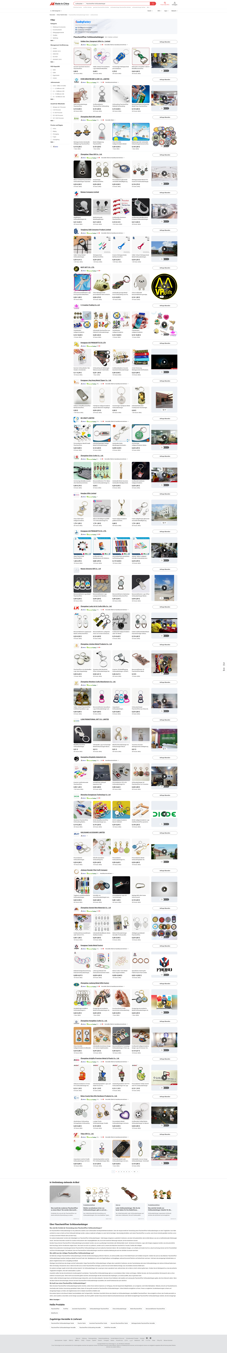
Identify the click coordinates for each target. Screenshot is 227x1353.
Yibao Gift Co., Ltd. (87, 1134)
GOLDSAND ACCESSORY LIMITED (93, 832)
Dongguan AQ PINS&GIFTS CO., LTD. (93, 531)
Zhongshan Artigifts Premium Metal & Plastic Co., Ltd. (100, 1058)
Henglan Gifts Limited (88, 493)
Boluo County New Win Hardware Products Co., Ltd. (99, 1096)
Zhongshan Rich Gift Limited (91, 117)
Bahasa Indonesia (168, 1340)
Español (94, 1340)
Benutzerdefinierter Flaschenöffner (155, 1309)
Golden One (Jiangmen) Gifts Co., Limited (95, 41)
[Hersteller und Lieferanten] (59, 3)
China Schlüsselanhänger (119, 1309)
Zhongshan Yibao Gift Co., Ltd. (91, 154)
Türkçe (153, 1340)
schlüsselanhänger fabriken (138, 7)
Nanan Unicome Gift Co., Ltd (91, 569)
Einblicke (142, 1338)
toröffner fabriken (87, 7)
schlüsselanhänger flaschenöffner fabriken (120, 7)
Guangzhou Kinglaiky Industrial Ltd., (93, 757)
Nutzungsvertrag (92, 1338)
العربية (131, 1340)
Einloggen (174, 4)
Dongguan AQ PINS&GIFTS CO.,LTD (93, 343)
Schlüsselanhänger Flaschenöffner (99, 1309)
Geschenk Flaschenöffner (79, 1309)
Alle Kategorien (56, 11)
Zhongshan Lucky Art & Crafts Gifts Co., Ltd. (96, 606)
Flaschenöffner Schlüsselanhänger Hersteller (63, 1327)
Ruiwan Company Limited (90, 192)
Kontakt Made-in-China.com (117, 1338)
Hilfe (158, 11)
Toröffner (65, 1309)
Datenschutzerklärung (103, 1338)
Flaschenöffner (55, 1309)
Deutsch (100, 1340)
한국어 (126, 1340)
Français (88, 1340)
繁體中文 (77, 1340)
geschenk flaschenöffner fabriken (101, 7)
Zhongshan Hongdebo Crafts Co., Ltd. (94, 1021)
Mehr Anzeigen (54, 1299)
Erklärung (84, 1338)
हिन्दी (143, 1340)
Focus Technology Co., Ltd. (112, 1343)
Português (106, 1340)
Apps (165, 11)
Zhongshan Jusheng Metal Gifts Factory (95, 983)
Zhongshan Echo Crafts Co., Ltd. (92, 456)
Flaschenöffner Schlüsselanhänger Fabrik (62, 1323)
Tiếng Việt (159, 1340)
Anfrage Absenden (165, 42)
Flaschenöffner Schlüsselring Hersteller (90, 1327)
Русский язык (119, 1340)
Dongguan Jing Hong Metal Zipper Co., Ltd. (96, 380)
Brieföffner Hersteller (110, 1327)
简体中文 (71, 1340)
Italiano (112, 1340)
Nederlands (137, 1340)
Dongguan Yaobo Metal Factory (92, 945)
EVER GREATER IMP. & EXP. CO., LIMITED (95, 79)
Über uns (78, 1338)
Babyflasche (54, 1313)
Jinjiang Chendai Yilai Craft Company (94, 870)
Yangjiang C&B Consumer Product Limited (96, 230)
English (65, 1340)
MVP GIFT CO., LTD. (87, 267)
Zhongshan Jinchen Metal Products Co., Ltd (96, 644)
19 (134, 1171)
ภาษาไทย (148, 1340)
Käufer (149, 11)
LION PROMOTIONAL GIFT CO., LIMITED (95, 719)
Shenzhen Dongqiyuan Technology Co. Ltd (95, 795)
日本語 (82, 1340)
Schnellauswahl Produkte (132, 1338)
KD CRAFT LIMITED (87, 418)
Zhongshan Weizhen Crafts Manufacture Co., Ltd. (98, 682)
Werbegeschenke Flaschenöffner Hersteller (143, 1323)
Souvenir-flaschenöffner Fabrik (119, 1323)
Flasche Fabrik (82, 1323)
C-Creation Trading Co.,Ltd (90, 305)
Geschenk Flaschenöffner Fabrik (98, 1323)
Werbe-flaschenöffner (136, 1309)
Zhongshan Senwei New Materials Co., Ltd (96, 908)
